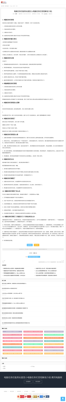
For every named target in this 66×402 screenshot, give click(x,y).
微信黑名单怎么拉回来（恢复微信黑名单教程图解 (12, 337)
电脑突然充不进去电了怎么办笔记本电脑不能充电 (12, 347)
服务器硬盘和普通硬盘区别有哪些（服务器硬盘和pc (33, 334)
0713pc (11, 6)
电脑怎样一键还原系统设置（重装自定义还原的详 (12, 353)
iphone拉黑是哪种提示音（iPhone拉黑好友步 (46, 270)
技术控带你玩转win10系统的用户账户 (12, 331)
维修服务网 (19, 391)
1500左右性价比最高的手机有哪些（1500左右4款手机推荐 (54, 353)
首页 (4, 366)
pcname (45, 13)
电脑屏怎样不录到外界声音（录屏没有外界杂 (13, 270)
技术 (14, 6)
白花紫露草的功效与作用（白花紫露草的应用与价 (12, 350)
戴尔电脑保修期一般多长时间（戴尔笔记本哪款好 (33, 353)
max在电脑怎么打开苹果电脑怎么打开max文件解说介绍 (54, 344)
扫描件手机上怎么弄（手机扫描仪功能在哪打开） (53, 347)
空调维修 (33, 391)
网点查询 (38, 381)
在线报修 (28, 381)
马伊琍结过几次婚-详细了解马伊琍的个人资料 (54, 337)
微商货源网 (12, 391)
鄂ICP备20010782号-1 (44, 394)
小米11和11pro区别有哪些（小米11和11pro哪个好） (33, 331)
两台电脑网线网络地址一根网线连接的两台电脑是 (33, 350)
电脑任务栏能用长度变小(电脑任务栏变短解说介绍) (33, 11)
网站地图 (30, 394)
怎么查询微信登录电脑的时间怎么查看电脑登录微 (33, 337)
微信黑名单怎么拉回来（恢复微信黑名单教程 (13, 268)
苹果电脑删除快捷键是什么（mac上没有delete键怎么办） (12, 335)
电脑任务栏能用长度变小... (34, 256)
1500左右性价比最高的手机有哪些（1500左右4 (14, 275)
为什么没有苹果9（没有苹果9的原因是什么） (46, 273)
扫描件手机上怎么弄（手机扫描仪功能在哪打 (46, 268)
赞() (30, 245)
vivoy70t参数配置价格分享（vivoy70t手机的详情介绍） (53, 350)
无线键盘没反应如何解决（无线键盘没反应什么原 (33, 344)
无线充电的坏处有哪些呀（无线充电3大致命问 (46, 275)
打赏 (37, 245)
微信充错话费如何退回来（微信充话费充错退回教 (53, 334)
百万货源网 (26, 391)
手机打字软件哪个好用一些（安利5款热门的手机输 (54, 331)
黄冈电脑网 (3, 2)
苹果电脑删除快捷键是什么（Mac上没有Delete (14, 273)
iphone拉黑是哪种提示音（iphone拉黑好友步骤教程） (12, 344)
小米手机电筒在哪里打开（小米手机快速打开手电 (33, 347)
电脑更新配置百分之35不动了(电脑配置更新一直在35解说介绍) (51, 262)
